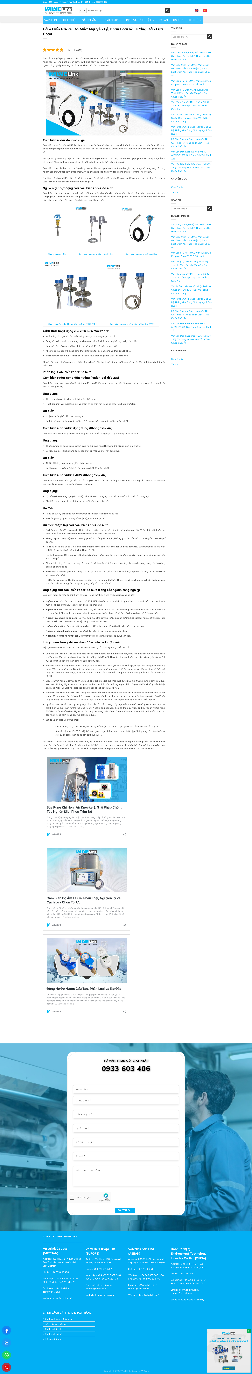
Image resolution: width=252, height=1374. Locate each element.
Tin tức (178, 20)
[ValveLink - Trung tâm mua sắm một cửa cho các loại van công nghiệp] (58, 10)
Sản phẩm (89, 20)
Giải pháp (111, 20)
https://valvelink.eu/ (104, 1295)
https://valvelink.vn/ (62, 1298)
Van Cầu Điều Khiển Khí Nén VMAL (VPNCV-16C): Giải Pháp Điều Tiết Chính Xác (191, 155)
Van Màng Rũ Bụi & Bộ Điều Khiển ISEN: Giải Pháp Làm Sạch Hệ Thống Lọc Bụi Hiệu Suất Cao (191, 56)
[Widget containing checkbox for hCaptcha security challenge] (89, 1197)
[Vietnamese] (205, 10)
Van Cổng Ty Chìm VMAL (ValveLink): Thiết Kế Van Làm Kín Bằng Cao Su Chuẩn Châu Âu (189, 93)
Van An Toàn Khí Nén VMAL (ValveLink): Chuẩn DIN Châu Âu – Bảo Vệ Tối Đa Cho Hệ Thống (191, 118)
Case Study (177, 187)
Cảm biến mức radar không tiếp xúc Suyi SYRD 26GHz (73, 324)
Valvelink (51, 20)
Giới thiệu (70, 20)
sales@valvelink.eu (101, 1285)
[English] (197, 10)
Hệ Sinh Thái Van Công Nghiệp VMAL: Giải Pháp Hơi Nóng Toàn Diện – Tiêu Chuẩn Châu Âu (190, 143)
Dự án (163, 20)
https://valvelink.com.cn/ (192, 1299)
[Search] (167, 10)
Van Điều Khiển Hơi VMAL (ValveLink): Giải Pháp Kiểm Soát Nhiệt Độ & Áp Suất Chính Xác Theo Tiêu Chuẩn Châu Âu (190, 70)
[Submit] (209, 36)
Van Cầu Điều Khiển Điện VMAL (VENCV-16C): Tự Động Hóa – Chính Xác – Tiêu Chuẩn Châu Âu (191, 167)
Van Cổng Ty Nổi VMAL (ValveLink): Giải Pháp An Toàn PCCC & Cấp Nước (191, 83)
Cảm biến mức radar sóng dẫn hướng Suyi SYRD (132, 324)
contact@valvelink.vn (59, 1288)
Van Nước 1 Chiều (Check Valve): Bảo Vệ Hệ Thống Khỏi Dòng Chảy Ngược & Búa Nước (191, 130)
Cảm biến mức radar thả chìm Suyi (141, 254)
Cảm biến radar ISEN (57, 254)
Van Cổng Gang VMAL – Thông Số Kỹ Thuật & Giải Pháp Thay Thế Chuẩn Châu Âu (190, 105)
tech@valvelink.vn (51, 1291)
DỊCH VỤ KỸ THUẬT (138, 20)
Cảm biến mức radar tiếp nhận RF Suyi (96, 254)
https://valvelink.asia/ (148, 1295)
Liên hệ (193, 20)
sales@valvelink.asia (145, 1285)
